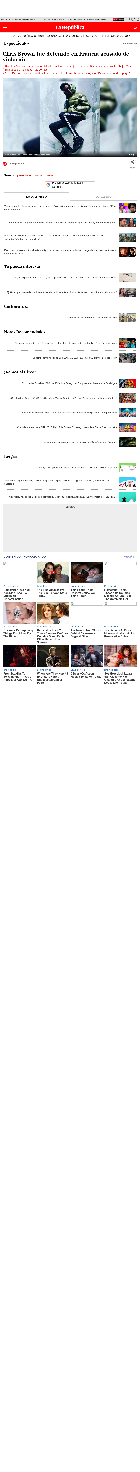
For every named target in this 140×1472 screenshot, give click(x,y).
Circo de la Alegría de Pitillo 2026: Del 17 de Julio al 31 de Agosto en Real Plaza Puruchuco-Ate (67, 427)
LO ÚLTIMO (15, 36)
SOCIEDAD (64, 36)
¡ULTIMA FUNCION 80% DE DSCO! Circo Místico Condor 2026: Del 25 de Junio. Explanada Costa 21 (63, 398)
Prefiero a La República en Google (68, 184)
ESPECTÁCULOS (114, 36)
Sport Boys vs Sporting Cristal (24, 19)
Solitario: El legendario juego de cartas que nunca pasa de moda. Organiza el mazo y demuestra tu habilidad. (56, 482)
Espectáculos (17, 43)
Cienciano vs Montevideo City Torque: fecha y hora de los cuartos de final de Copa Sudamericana (65, 343)
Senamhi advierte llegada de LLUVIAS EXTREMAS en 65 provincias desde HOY (75, 357)
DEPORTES (97, 36)
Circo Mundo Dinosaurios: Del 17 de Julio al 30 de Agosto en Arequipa (80, 442)
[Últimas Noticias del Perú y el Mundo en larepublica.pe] (70, 27)
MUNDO (75, 36)
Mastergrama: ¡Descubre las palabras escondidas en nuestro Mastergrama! (77, 467)
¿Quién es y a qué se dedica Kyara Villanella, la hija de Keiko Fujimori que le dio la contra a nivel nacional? (61, 292)
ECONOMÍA (51, 36)
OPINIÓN (39, 36)
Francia (49, 175)
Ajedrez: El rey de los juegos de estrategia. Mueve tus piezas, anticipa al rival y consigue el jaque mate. (63, 496)
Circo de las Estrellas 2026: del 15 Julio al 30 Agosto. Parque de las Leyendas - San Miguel (69, 383)
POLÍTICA (28, 36)
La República (16, 163)
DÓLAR (128, 36)
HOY (3, 19)
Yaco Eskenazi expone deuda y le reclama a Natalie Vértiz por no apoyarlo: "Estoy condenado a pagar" (67, 73)
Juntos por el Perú (96, 19)
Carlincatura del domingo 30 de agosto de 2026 (92, 317)
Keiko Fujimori (75, 19)
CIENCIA (85, 36)
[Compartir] (132, 162)
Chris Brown (25, 175)
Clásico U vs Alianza (54, 19)
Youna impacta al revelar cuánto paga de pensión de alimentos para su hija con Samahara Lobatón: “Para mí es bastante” (60, 208)
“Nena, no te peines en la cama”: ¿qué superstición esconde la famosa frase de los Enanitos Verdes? (64, 277)
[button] (5, 27)
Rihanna (38, 175)
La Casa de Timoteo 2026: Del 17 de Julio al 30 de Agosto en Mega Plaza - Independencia (69, 412)
